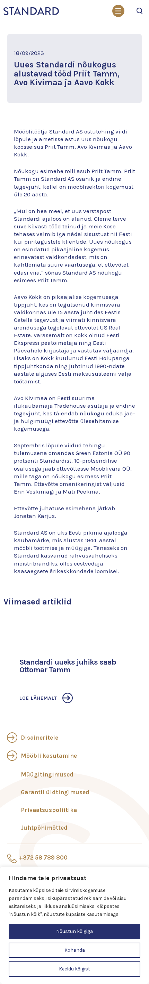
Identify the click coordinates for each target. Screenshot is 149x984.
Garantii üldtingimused (55, 792)
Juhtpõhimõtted (44, 827)
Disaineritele (39, 737)
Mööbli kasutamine (49, 755)
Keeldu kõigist (74, 969)
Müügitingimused (47, 774)
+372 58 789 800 (43, 857)
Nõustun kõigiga (74, 931)
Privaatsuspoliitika (49, 809)
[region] (74, 925)
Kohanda (74, 950)
